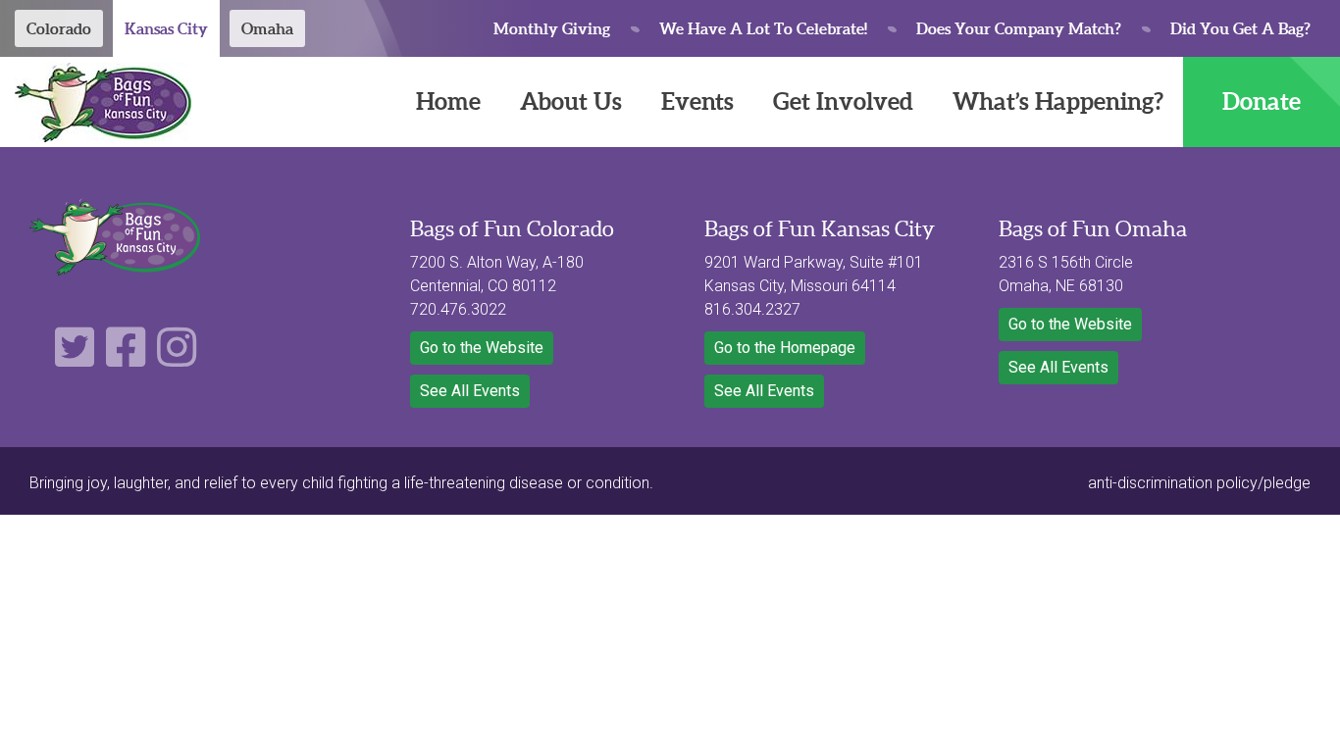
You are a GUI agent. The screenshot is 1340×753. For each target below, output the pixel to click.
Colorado (58, 28)
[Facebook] (125, 358)
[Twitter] (74, 358)
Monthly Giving (551, 28)
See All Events (470, 390)
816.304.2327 (752, 309)
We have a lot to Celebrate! (763, 28)
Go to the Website (481, 347)
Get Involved (843, 101)
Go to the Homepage (784, 347)
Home (448, 101)
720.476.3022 (458, 309)
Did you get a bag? (1240, 28)
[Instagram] (176, 358)
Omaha (267, 28)
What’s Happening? (1058, 101)
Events (697, 101)
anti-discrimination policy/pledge (1199, 483)
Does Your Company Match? (1018, 28)
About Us (571, 101)
